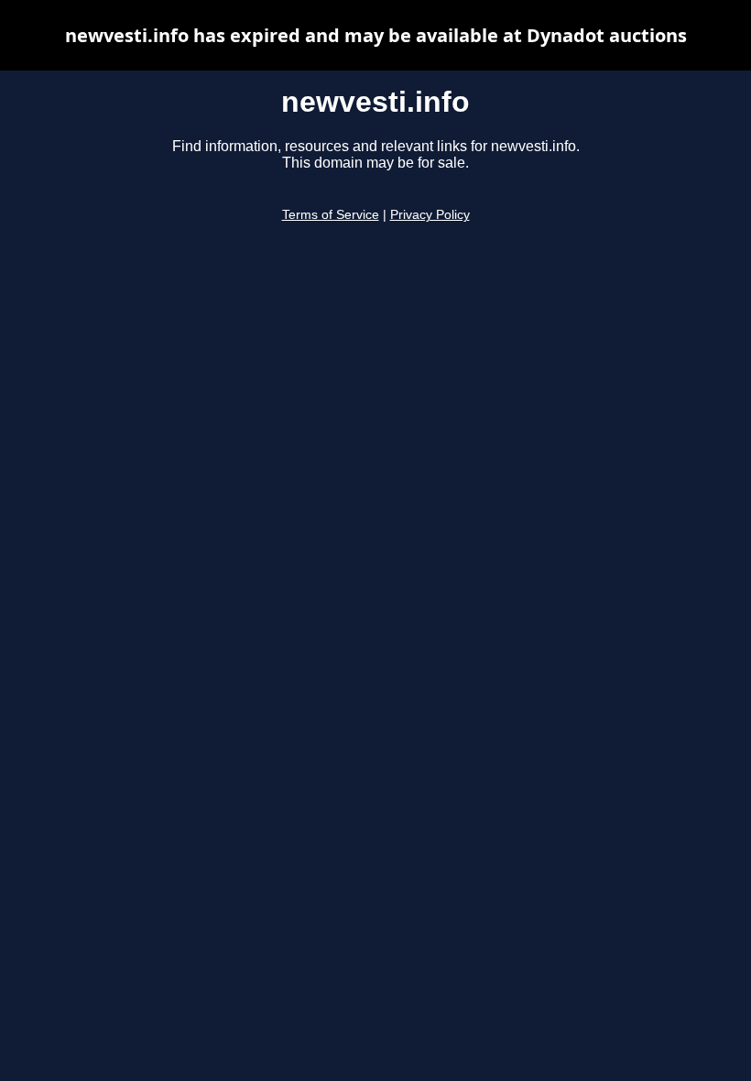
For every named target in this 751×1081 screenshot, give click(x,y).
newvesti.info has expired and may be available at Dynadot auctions (376, 35)
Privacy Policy (430, 215)
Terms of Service (330, 215)
